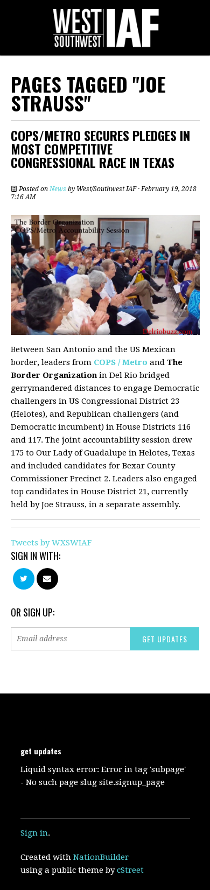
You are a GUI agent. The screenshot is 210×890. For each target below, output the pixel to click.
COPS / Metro (121, 362)
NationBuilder (101, 857)
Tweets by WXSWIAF (51, 543)
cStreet (130, 870)
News (58, 189)
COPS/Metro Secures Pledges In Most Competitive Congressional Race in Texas (100, 148)
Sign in (34, 833)
